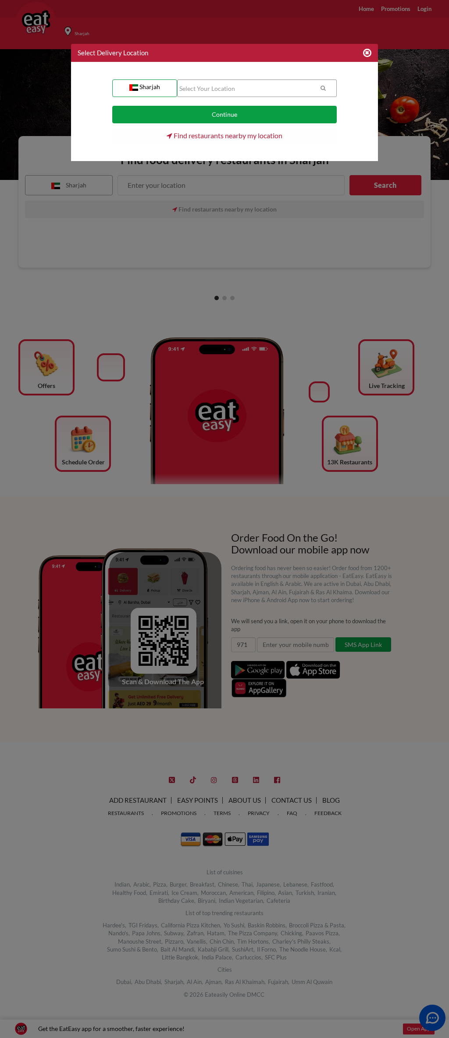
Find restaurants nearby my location (227, 135)
